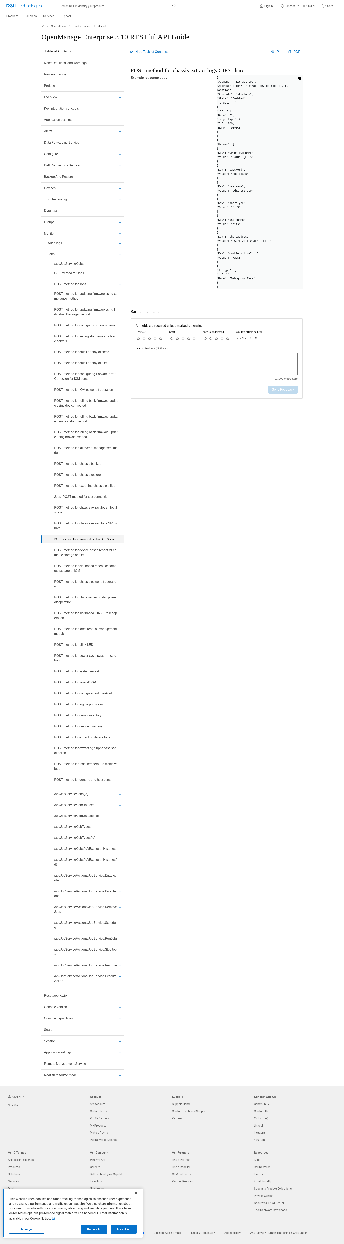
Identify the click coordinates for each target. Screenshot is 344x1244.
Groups (49, 222)
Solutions (14, 1174)
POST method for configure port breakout (83, 693)
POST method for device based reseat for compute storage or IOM (85, 552)
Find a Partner (181, 1159)
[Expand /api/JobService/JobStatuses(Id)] (120, 816)
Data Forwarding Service (61, 142)
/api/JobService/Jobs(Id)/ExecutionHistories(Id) (85, 862)
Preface (49, 85)
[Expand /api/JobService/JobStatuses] (120, 805)
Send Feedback (283, 389)
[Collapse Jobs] (120, 254)
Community (261, 1104)
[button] (268, 6)
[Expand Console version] (120, 1007)
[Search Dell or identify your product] (174, 6)
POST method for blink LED (73, 644)
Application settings (58, 119)
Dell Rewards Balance (103, 1139)
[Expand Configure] (120, 154)
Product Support (82, 26)
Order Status (98, 1111)
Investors (96, 1181)
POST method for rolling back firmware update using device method (85, 403)
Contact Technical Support (189, 1111)
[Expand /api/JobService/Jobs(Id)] (120, 794)
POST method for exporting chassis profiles (84, 485)
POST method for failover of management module (86, 450)
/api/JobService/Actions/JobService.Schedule (85, 925)
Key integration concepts (61, 108)
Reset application (56, 995)
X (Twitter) (261, 1118)
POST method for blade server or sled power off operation (85, 600)
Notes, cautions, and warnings (65, 63)
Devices (50, 188)
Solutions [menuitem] (31, 16)
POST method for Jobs (70, 284)
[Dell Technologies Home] (24, 6)
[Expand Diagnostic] (120, 210)
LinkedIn (259, 1125)
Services (13, 1181)
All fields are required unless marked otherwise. (169, 326)
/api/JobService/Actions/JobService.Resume (85, 965)
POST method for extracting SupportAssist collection (85, 750)
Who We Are (97, 1159)
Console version (55, 1007)
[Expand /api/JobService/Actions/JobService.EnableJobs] (120, 875)
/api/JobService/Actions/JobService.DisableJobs (85, 894)
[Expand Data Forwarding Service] (120, 142)
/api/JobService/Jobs (69, 263)
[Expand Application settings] (120, 119)
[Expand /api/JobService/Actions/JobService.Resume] (120, 965)
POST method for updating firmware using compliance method (85, 296)
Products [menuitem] (12, 16)
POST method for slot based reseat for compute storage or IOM (85, 568)
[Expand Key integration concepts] (120, 108)
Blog (257, 1159)
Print (280, 51)
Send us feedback (152, 348)
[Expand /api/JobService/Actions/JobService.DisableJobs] (120, 891)
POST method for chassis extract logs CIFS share (85, 539)
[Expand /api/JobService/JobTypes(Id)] (120, 837)
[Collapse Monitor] (120, 233)
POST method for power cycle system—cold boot (85, 658)
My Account (97, 1104)
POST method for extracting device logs (82, 737)
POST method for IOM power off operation (83, 389)
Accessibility (232, 1232)
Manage (26, 1229)
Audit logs (55, 243)
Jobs (51, 254)
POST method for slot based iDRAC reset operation (85, 615)
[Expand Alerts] (120, 131)
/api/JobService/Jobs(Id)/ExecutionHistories (85, 848)
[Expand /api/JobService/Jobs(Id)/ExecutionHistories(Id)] (120, 859)
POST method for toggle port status (79, 704)
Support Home (59, 26)
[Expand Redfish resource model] (120, 1075)
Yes (244, 338)
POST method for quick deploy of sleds (81, 352)
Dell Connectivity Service (62, 165)
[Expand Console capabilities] (120, 1018)
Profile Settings (100, 1118)
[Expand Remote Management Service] (120, 1063)
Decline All (94, 1229)
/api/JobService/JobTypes (72, 826)
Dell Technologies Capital (106, 1174)
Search (49, 1029)
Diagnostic (51, 210)
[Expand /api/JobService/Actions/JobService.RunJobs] (120, 938)
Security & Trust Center (269, 1203)
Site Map (13, 1105)
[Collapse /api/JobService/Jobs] (120, 263)
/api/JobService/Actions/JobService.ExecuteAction (85, 978)
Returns (177, 1118)
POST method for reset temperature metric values (86, 766)
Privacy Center (263, 1195)
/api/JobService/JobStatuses (74, 805)
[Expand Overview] (120, 97)
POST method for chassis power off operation (85, 584)
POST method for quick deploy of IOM (80, 363)
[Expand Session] (120, 1041)
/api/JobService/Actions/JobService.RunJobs (86, 938)
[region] (216, 181)
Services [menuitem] (48, 16)
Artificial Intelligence (21, 1159)
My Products (98, 1125)
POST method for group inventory (77, 715)
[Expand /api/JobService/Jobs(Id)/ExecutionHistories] (120, 848)
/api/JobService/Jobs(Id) (71, 794)
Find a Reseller (181, 1167)
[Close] (136, 1193)
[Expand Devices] (120, 188)
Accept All (123, 1229)
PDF (297, 51)
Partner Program (183, 1181)
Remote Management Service (65, 1063)
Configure (51, 154)
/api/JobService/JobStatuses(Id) (76, 815)
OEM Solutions (181, 1174)
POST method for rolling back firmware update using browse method (85, 434)
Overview (50, 97)
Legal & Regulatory (203, 1232)
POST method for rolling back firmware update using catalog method (85, 419)
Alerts (48, 131)
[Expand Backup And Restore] (120, 176)
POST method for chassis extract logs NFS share (85, 526)
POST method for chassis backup (77, 463)
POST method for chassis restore (77, 474)
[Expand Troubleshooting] (120, 199)
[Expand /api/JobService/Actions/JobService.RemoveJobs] (120, 907)
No (256, 338)
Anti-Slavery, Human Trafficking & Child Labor (278, 1232)
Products (14, 1167)
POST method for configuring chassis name (84, 325)
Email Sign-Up (263, 1181)
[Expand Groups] (120, 222)
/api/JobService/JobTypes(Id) (74, 837)
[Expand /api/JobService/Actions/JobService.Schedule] (120, 922)
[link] (290, 6)
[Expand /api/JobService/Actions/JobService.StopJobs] (120, 949)
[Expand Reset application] (120, 995)
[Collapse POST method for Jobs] (120, 284)
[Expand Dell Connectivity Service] (120, 165)
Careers (95, 1167)
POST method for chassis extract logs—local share (85, 510)
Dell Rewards (262, 1167)
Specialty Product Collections (273, 1188)
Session (50, 1041)
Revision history (55, 74)
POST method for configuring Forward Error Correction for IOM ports (84, 376)
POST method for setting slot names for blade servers (85, 339)
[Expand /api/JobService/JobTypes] (120, 826)
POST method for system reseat (76, 671)
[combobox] (117, 6)
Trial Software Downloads (270, 1210)
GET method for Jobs (69, 273)
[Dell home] (42, 26)
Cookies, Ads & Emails (168, 1232)
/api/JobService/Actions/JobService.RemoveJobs (85, 909)
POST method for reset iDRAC (75, 682)
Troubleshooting (55, 199)
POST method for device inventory (78, 726)
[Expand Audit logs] (120, 243)
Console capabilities (58, 1018)
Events (258, 1174)
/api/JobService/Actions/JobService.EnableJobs (85, 878)
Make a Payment (100, 1132)
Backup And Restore (58, 176)
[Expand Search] (120, 1029)
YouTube (260, 1139)
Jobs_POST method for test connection (81, 496)
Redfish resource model (61, 1075)
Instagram (260, 1132)
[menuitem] (68, 16)
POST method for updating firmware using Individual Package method (85, 312)
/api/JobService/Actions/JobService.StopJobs (85, 952)
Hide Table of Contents (151, 51)
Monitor (49, 233)
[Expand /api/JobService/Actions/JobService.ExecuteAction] (120, 976)
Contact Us (261, 1111)
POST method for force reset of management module (85, 631)
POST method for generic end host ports (82, 779)
